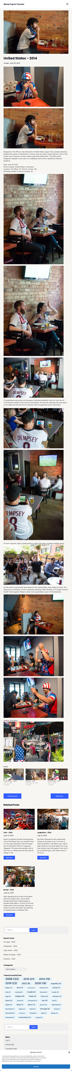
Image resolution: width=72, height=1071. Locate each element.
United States (25, 1017)
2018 (11, 983)
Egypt (8, 996)
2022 (26, 983)
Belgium (8, 987)
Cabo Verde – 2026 (10, 950)
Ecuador (55, 992)
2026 (40, 983)
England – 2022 (30, 781)
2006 (12, 979)
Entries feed (9, 1044)
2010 (28, 978)
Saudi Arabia (10, 1013)
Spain (43, 1013)
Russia (57, 1009)
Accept (36, 1066)
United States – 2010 (54, 781)
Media (20, 1005)
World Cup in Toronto (14, 4)
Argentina (56, 983)
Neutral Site (9, 1009)
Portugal (45, 1009)
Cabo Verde (31, 987)
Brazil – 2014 (9, 890)
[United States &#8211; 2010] (58, 774)
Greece (20, 1000)
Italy (54, 1000)
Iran (44, 1000)
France (44, 996)
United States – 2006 (10, 781)
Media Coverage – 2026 (12, 955)
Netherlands (56, 1004)
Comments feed (11, 1049)
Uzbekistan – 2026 (10, 946)
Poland (33, 1009)
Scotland (22, 1013)
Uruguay (38, 1017)
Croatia (31, 992)
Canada (56, 988)
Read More (9, 857)
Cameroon (44, 987)
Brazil (20, 988)
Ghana (8, 1000)
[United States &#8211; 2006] (14, 774)
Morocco (43, 1004)
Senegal (33, 1013)
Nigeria (22, 1009)
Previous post (12, 796)
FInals (32, 996)
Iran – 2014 (8, 832)
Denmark (43, 992)
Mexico (31, 1005)
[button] (69, 1052)
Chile (7, 992)
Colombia (18, 992)
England (19, 996)
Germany (57, 996)
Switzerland (9, 1017)
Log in (7, 1040)
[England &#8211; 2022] (36, 774)
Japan (8, 1005)
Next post (59, 796)
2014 (44, 979)
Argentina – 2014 (44, 832)
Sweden (54, 1013)
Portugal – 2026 (9, 942)
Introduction (32, 1000)
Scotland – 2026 (9, 959)
